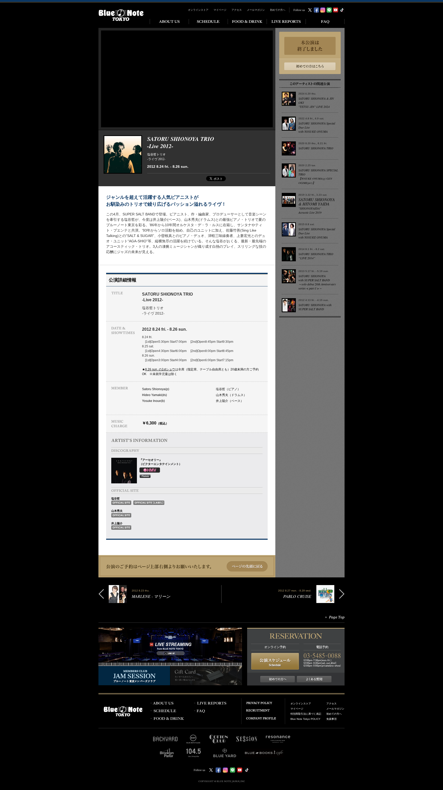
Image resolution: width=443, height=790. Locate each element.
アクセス (236, 9)
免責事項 (331, 719)
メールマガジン (256, 9)
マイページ (220, 9)
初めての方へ (277, 9)
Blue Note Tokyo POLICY (305, 719)
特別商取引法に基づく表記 (305, 713)
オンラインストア (198, 9)
